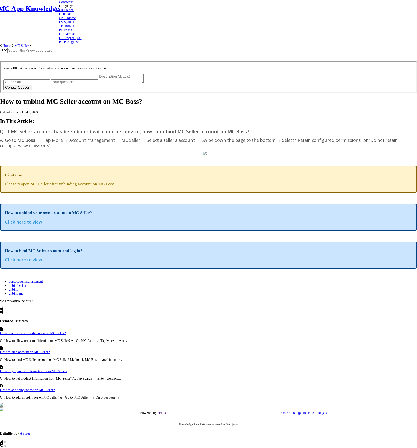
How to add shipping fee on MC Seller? (27, 390)
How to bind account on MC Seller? (25, 352)
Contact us (66, 2)
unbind (13, 289)
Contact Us (307, 413)
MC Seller (22, 46)
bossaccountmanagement (26, 281)
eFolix (161, 413)
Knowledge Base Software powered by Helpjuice (208, 424)
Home (7, 46)
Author (25, 433)
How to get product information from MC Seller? (33, 371)
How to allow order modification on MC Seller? (33, 333)
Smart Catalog (290, 413)
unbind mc (16, 293)
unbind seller (17, 285)
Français (321, 413)
